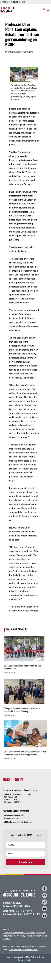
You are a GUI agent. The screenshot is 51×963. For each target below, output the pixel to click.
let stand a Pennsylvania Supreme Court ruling (24, 160)
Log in (9, 957)
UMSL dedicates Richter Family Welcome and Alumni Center (22, 667)
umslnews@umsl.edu (15, 815)
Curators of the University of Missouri (19, 933)
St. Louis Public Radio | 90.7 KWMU (22, 211)
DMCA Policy (19, 936)
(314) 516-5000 (25, 911)
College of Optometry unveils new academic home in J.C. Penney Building (22, 710)
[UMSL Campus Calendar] (44, 915)
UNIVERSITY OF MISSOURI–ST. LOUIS (12, 2)
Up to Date (21, 235)
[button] (48, 10)
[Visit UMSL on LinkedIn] (44, 908)
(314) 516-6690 (12, 818)
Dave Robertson (17, 191)
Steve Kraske (20, 207)
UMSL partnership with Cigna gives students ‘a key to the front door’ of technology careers (25, 753)
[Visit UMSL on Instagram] (44, 895)
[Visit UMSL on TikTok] (44, 902)
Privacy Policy (33, 936)
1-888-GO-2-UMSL (32, 914)
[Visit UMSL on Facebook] (44, 888)
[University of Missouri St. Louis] (19, 895)
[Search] (44, 9)
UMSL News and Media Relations (18, 822)
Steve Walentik (14, 52)
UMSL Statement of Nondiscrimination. (23, 950)
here (35, 610)
